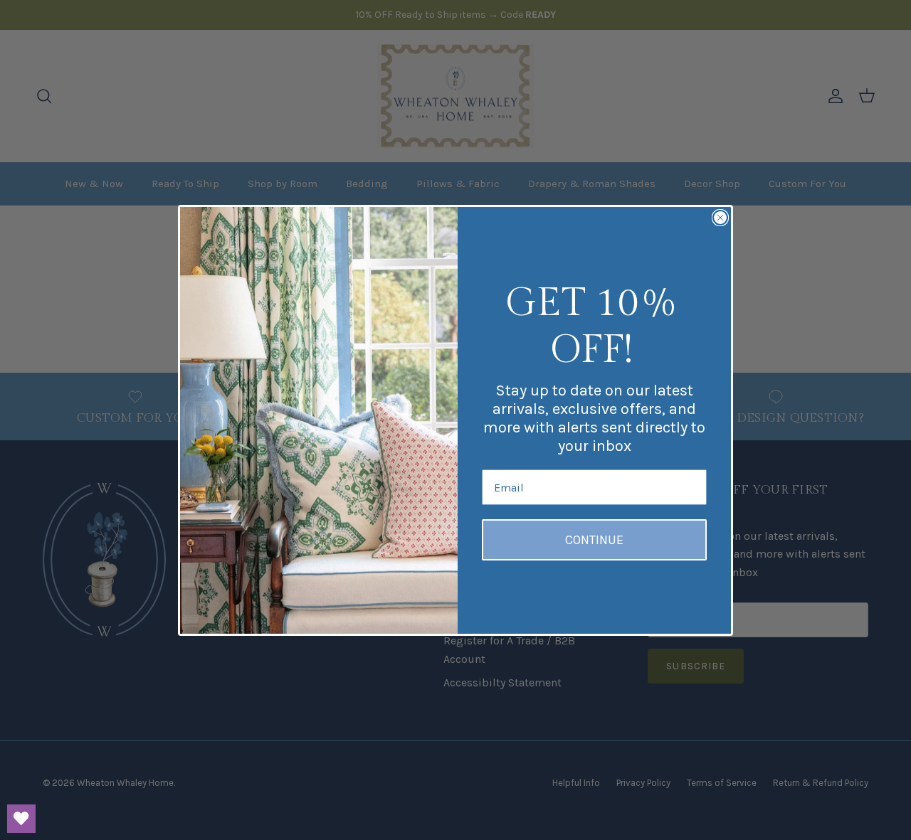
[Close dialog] (720, 218)
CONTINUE (594, 540)
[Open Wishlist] (21, 818)
